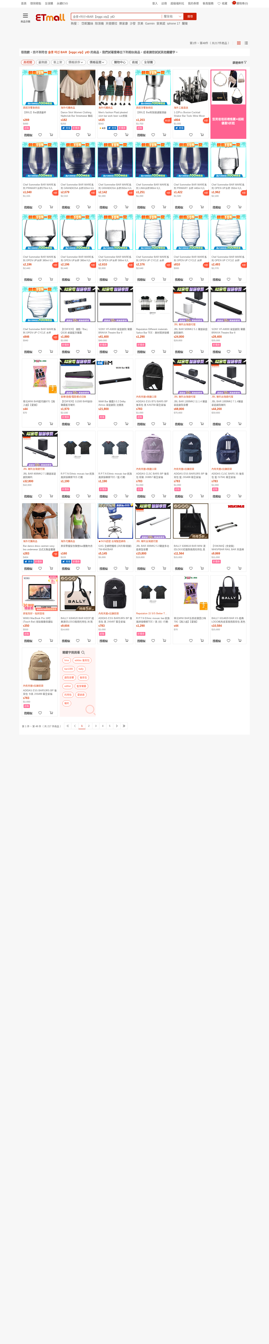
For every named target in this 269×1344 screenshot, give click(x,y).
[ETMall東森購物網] (50, 17)
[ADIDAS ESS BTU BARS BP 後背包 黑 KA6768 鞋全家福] (153, 376)
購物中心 (120, 62)
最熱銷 (42, 62)
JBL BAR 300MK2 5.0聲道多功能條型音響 (152, 548)
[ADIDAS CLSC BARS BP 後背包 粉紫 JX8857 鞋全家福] (153, 448)
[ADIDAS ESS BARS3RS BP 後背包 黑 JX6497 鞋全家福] (115, 593)
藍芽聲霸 (81, 686)
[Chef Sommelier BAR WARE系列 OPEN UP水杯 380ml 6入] (40, 232)
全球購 (49, 3)
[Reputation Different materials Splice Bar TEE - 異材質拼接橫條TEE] (153, 304)
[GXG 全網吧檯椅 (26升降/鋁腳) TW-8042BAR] (115, 521)
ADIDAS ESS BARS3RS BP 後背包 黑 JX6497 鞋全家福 (115, 620)
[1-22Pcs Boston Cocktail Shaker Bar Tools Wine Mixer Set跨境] (190, 87)
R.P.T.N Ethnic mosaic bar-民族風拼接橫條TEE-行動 (77, 475)
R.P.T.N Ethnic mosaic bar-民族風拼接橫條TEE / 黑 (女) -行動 (153, 620)
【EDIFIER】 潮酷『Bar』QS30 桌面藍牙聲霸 (75, 331)
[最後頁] (124, 726)
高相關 (27, 62)
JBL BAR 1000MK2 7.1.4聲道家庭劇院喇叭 (227, 403)
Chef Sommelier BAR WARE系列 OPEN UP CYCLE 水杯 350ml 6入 (152, 259)
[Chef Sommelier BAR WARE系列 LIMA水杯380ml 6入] (153, 159)
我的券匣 (193, 3)
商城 (135, 62)
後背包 (83, 677)
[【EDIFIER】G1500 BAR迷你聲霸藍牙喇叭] (77, 376)
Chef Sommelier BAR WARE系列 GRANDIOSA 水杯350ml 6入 (115, 186)
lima (66, 660)
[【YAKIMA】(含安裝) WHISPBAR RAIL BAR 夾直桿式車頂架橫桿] (228, 521)
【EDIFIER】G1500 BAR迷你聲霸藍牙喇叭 (76, 403)
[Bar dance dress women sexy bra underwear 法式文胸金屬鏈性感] (40, 521)
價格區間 (95, 62)
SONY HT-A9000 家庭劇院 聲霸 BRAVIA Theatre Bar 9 (115, 331)
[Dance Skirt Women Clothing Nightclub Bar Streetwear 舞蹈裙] (77, 87)
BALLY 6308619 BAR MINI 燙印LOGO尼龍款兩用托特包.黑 (190, 548)
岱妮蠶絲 (87, 23)
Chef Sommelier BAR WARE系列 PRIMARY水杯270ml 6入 (39, 186)
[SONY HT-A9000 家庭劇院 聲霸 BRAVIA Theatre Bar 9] (115, 304)
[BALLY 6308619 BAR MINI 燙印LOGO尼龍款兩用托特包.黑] (190, 521)
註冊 (164, 3)
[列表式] (246, 43)
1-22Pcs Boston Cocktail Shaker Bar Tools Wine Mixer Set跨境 (189, 114)
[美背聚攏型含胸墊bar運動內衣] (77, 521)
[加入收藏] (40, 134)
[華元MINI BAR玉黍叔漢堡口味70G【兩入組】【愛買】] (190, 593)
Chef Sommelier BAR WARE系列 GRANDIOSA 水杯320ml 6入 (77, 186)
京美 (140, 23)
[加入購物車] (52, 134)
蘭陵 (185, 23)
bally (81, 669)
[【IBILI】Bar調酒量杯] (40, 87)
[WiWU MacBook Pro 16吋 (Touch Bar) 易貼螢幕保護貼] (40, 593)
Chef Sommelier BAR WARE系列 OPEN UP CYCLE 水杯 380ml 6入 (228, 259)
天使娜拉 (111, 23)
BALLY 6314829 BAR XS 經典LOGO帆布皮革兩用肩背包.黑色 (228, 620)
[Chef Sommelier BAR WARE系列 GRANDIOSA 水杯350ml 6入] (115, 159)
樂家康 (123, 23)
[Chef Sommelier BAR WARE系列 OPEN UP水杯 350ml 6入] (228, 159)
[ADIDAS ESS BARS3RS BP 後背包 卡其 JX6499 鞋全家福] (40, 665)
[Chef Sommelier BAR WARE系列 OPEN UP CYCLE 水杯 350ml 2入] (190, 232)
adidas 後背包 (82, 660)
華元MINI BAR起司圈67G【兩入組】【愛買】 (39, 403)
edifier (67, 686)
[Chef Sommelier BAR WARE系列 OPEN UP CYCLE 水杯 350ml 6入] (153, 232)
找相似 (28, 135)
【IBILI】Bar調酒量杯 (34, 112)
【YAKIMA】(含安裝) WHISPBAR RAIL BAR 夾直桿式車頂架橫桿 (228, 548)
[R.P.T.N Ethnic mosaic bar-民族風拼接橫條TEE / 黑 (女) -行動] (153, 593)
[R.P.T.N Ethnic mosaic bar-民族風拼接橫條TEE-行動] (77, 448)
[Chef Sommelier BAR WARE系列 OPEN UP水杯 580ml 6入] (115, 232)
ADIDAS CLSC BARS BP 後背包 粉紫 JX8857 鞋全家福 (152, 475)
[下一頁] (117, 726)
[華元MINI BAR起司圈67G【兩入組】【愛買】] (40, 376)
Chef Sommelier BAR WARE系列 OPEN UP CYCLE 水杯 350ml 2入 (190, 259)
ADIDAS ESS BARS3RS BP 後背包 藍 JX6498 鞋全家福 (191, 475)
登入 (155, 3)
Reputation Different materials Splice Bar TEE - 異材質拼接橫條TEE (152, 331)
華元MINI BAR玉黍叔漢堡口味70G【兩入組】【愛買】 (190, 620)
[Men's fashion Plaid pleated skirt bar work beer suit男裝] (115, 87)
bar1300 (68, 669)
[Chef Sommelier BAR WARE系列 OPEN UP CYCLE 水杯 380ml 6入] (228, 232)
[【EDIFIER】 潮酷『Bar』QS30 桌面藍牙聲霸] (77, 304)
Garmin (150, 23)
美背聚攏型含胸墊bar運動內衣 (77, 546)
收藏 (224, 3)
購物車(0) (241, 3)
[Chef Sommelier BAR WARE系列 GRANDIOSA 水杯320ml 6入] (77, 159)
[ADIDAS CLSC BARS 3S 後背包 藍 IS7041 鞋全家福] (228, 448)
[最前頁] (67, 726)
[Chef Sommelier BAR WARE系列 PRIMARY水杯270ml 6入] (40, 159)
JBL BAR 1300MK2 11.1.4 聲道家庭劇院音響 (190, 403)
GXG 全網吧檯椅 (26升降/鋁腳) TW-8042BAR (114, 548)
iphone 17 (173, 23)
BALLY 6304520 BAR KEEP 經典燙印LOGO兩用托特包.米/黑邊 (77, 620)
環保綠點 (35, 3)
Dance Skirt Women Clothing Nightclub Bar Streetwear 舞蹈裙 (77, 114)
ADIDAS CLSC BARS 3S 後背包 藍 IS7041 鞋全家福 (228, 475)
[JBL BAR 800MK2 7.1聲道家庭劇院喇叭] (40, 448)
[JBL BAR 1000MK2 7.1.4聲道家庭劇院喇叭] (228, 376)
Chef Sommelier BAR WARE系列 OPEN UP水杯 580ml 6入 (114, 259)
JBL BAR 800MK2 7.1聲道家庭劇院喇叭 (39, 475)
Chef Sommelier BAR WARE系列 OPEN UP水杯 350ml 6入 (228, 186)
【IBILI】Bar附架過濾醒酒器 (151, 112)
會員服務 (208, 3)
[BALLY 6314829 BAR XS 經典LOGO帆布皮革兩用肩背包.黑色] (228, 593)
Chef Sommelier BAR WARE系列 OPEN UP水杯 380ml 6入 (39, 259)
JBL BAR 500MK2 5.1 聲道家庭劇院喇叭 (191, 331)
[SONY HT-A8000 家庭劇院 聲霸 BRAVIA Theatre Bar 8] (228, 304)
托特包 (68, 694)
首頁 (24, 3)
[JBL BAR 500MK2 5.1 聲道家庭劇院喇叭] (190, 304)
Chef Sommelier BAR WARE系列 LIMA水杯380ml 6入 (152, 186)
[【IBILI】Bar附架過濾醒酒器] (153, 87)
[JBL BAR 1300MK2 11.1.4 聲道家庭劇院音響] (190, 376)
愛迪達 (81, 694)
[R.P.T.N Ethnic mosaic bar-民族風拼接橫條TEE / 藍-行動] (115, 448)
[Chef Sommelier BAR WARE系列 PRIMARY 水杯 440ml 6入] (190, 159)
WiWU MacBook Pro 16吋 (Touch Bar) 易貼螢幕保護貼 (38, 620)
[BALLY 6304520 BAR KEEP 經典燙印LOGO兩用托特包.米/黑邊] (77, 593)
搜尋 (190, 16)
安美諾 (160, 23)
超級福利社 (177, 3)
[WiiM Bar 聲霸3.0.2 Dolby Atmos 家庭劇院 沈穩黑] (115, 376)
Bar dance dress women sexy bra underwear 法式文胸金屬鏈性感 (39, 548)
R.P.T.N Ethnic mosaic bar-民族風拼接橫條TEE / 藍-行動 (115, 475)
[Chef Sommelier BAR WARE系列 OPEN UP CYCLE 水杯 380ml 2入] (40, 304)
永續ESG (62, 3)
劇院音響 (69, 677)
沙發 (133, 23)
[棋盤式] (238, 43)
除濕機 (99, 23)
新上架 (57, 62)
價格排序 (74, 62)
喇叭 (66, 703)
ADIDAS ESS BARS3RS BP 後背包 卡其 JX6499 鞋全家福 (40, 692)
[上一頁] (75, 726)
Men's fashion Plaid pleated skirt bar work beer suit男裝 (113, 114)
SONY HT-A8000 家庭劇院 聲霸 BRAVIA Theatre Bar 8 (228, 331)
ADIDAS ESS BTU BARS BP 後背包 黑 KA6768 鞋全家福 (152, 403)
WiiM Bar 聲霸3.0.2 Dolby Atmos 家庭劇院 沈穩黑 (112, 403)
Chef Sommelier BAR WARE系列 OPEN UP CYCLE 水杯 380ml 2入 (39, 331)
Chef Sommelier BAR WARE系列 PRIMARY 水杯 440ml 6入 (190, 186)
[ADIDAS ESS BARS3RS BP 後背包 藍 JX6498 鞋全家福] (190, 448)
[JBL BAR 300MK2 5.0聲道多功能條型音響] (153, 521)
